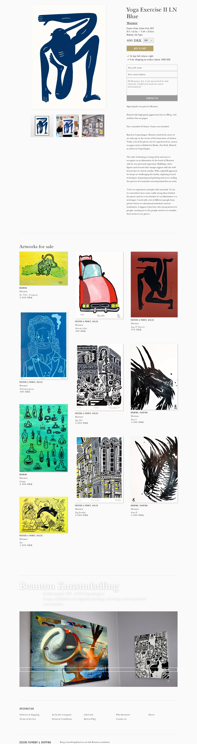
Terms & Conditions (62, 719)
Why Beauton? (123, 714)
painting (144, 412)
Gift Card (88, 714)
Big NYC (78, 420)
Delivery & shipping (29, 714)
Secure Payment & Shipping (35, 742)
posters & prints (83, 321)
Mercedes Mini (81, 328)
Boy (21, 542)
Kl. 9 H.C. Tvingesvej (28, 295)
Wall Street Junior (26, 389)
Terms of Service (28, 719)
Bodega (22, 481)
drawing (23, 288)
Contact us (121, 719)
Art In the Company (61, 714)
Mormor (132, 23)
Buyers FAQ (90, 719)
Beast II (134, 512)
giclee (95, 321)
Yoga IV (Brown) (137, 327)
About (151, 714)
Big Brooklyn (80, 512)
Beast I (133, 419)
